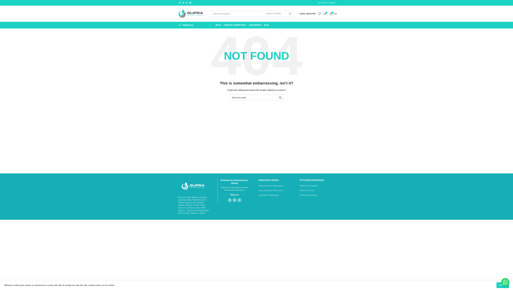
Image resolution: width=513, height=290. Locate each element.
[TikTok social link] (190, 3)
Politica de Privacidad (308, 186)
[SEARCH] (290, 14)
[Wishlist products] (319, 13)
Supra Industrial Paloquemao (271, 186)
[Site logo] (192, 14)
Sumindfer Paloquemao (269, 195)
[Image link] (193, 186)
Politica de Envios (306, 190)
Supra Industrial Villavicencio (271, 190)
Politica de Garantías (308, 195)
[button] (505, 282)
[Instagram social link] (183, 3)
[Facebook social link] (179, 3)
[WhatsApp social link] (187, 3)
